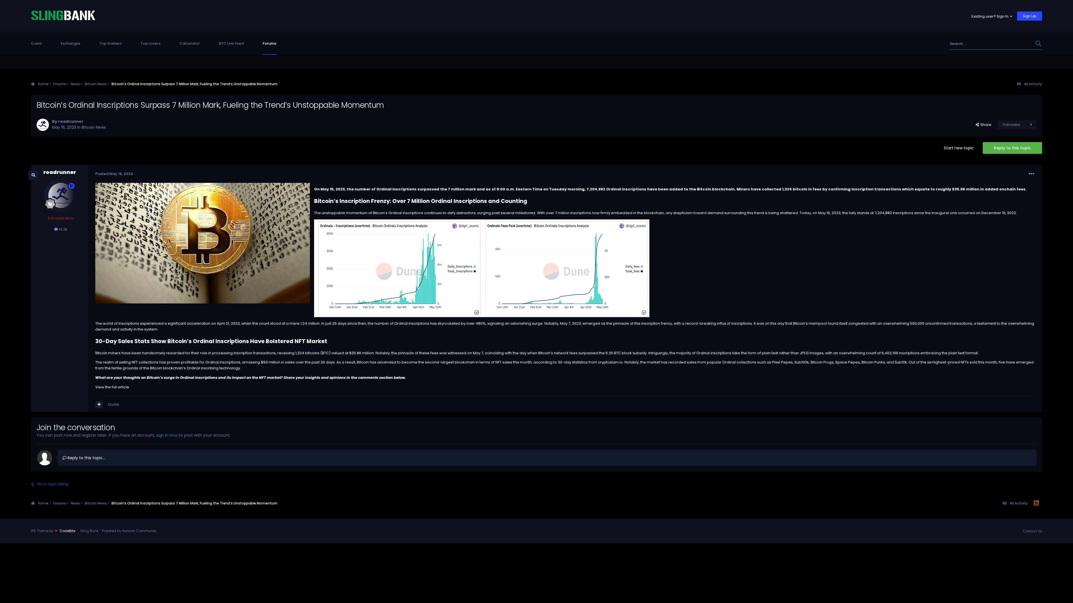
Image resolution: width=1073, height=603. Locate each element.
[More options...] (1031, 174)
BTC (325, 353)
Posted (114, 173)
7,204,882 (883, 213)
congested (858, 323)
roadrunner (71, 121)
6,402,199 (890, 353)
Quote (113, 404)
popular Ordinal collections (731, 362)
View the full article (112, 387)
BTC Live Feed (231, 43)
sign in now (167, 435)
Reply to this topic (1012, 148)
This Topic (1018, 43)
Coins (36, 43)
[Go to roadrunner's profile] (43, 125)
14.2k (62, 229)
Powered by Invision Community (129, 530)
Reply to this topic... (86, 458)
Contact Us (1032, 531)
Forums (269, 43)
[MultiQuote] (99, 404)
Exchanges (70, 43)
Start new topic (959, 148)
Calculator (189, 43)
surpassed (588, 353)
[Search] (1038, 43)
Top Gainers (110, 43)
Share (985, 124)
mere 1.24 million (304, 323)
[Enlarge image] (481, 268)
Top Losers (150, 43)
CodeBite (67, 530)
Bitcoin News (94, 127)
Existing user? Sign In (991, 16)
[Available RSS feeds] (1036, 503)
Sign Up (1029, 16)
